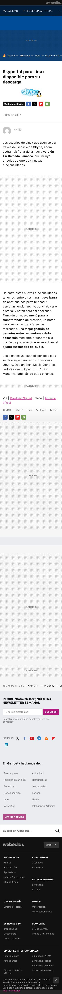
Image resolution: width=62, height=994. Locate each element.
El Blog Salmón (40, 928)
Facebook (28, 104)
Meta (37, 55)
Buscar (57, 831)
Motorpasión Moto (42, 911)
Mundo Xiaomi (11, 882)
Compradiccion (12, 938)
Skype (42, 410)
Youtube (32, 737)
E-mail (47, 104)
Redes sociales (12, 792)
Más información (11, 990)
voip (54, 410)
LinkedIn (6, 744)
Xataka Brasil (10, 960)
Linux (30, 410)
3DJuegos (37, 862)
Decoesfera (10, 933)
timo (6, 799)
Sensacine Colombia (43, 965)
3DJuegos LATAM (41, 956)
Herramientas (39, 779)
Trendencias (10, 928)
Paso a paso (11, 773)
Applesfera (10, 872)
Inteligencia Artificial (43, 805)
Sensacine (37, 884)
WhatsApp (10, 805)
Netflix (35, 799)
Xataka (7, 862)
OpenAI (11, 55)
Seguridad (10, 786)
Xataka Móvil (10, 867)
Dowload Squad (21, 398)
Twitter (34, 104)
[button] (17, 129)
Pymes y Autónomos (43, 933)
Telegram (39, 737)
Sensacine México (41, 960)
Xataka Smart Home (14, 877)
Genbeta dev (39, 786)
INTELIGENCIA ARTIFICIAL (38, 10)
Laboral (36, 792)
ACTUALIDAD (10, 10)
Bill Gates (25, 55)
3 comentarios (15, 104)
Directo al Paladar (13, 906)
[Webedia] (54, 3)
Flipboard (41, 104)
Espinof (36, 889)
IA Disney (49, 685)
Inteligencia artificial (15, 779)
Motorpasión (39, 906)
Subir (48, 844)
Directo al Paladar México (13, 972)
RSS (46, 737)
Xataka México (11, 956)
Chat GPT (33, 685)
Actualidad (38, 773)
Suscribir (51, 711)
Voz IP (19, 410)
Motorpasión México (43, 970)
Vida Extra (37, 867)
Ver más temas (14, 817)
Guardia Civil (52, 55)
